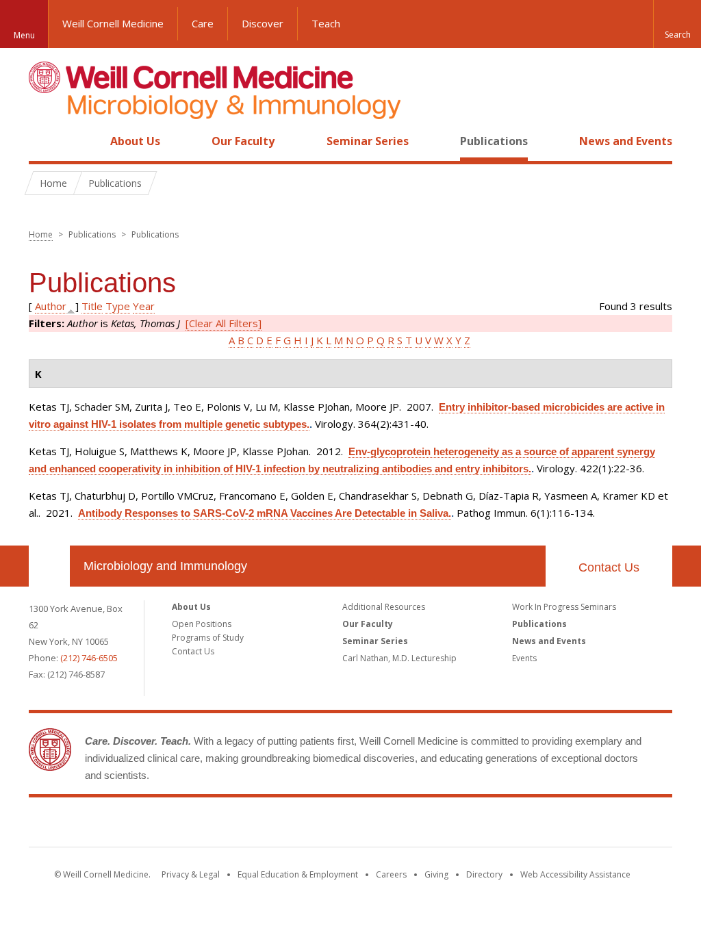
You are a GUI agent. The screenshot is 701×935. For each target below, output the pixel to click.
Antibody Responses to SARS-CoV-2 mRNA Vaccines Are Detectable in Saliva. (264, 513)
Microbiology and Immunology (165, 566)
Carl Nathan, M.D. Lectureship (399, 658)
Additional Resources (383, 607)
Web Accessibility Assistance (575, 874)
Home (44, 141)
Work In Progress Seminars (564, 607)
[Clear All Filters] (224, 323)
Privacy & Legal (191, 874)
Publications (494, 141)
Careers (391, 874)
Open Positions (201, 624)
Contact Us (608, 567)
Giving (436, 874)
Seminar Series (368, 141)
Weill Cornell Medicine (113, 23)
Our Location (49, 566)
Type (117, 306)
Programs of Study (208, 637)
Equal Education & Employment (298, 874)
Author (50, 306)
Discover (262, 23)
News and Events (625, 141)
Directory (484, 874)
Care (203, 23)
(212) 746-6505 (89, 658)
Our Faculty (243, 141)
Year (144, 306)
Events (524, 658)
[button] (677, 24)
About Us (135, 141)
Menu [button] (24, 35)
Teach (325, 23)
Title (92, 306)
